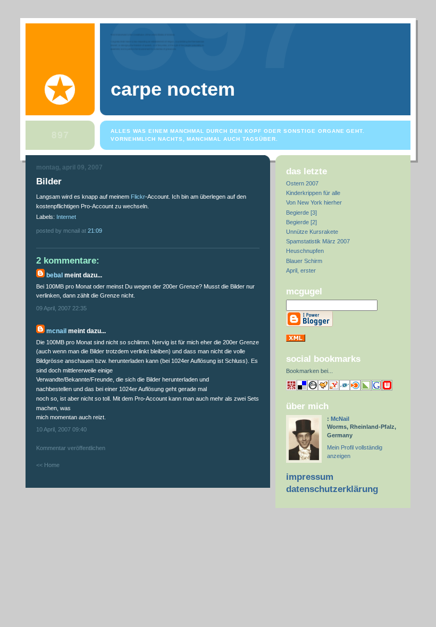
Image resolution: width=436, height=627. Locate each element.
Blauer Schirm (304, 261)
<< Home (48, 465)
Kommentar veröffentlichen (70, 448)
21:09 (95, 230)
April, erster (301, 270)
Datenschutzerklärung (332, 489)
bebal (54, 275)
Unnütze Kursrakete (312, 231)
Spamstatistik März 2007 (318, 241)
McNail (56, 331)
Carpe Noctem (173, 89)
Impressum (309, 477)
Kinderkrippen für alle (313, 193)
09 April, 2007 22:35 (61, 308)
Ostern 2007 (302, 183)
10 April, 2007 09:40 (61, 429)
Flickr (138, 196)
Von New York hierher (314, 202)
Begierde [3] (301, 212)
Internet (66, 217)
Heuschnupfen (305, 251)
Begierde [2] (301, 222)
